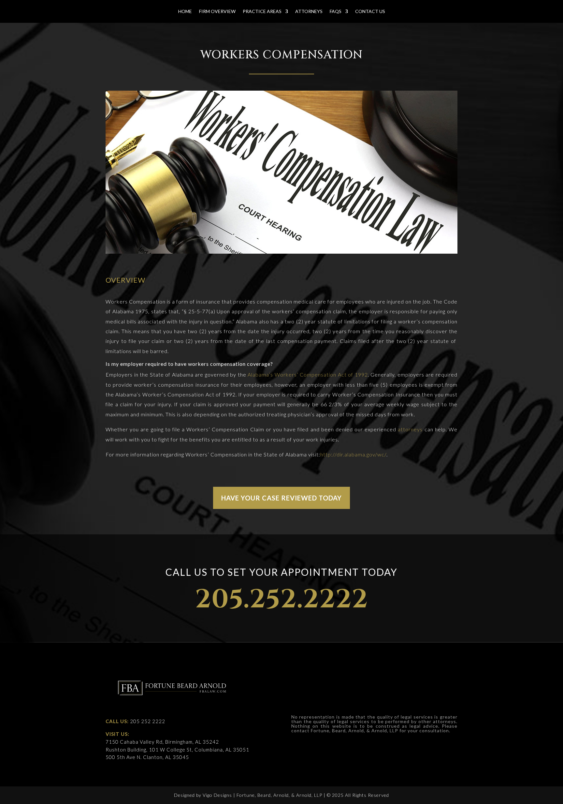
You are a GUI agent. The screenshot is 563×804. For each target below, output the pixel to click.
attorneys (410, 429)
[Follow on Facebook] (421, 674)
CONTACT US (370, 11)
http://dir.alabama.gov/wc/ (353, 454)
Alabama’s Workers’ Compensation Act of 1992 (308, 374)
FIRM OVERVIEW (217, 11)
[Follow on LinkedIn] (451, 674)
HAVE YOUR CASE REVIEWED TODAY (281, 498)
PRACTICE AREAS (262, 11)
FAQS (335, 11)
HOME (185, 11)
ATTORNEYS (309, 11)
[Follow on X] (436, 674)
